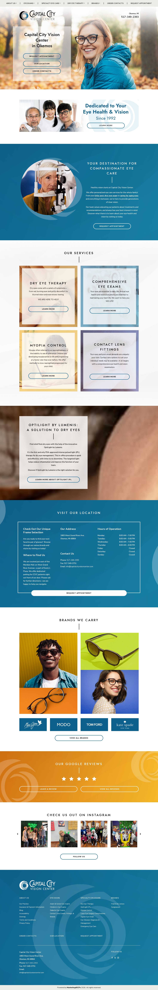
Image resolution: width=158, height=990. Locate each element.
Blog (21, 910)
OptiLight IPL (86, 907)
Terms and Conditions (27, 920)
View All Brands (79, 738)
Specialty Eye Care (50, 3)
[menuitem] (11, 3)
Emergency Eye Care (88, 926)
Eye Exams (28, 3)
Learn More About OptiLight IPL (53, 479)
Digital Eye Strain (87, 917)
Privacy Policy (24, 923)
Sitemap (22, 917)
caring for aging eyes (129, 195)
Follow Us (79, 856)
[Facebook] (112, 957)
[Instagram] (118, 957)
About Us (10, 3)
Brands (95, 3)
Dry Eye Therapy (75, 3)
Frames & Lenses (117, 904)
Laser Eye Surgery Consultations (93, 913)
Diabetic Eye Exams (57, 910)
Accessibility (24, 913)
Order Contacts (115, 3)
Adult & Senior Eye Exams (60, 904)
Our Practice (24, 904)
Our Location (42, 63)
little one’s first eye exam (106, 195)
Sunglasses (115, 907)
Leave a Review (48, 789)
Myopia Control (86, 910)
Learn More (48, 309)
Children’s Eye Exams (58, 907)
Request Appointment (141, 3)
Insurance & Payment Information (31, 907)
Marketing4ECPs (74, 987)
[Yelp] (115, 957)
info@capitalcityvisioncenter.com (79, 566)
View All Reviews (109, 789)
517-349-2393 (130, 17)
